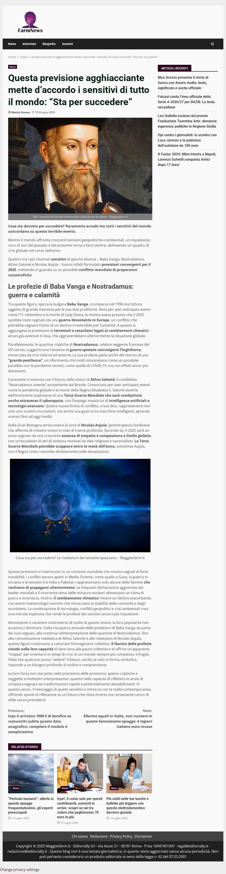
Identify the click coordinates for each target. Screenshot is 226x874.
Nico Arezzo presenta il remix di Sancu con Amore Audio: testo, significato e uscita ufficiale (183, 82)
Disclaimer (143, 836)
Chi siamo (80, 836)
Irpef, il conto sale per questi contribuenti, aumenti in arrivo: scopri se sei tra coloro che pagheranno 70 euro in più (80, 773)
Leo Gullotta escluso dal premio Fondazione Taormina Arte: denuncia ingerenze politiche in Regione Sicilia (187, 121)
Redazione (99, 836)
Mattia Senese (20, 112)
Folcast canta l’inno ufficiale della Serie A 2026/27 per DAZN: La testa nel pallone (186, 102)
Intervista (29, 44)
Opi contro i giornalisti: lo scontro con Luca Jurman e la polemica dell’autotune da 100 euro (187, 140)
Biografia (49, 44)
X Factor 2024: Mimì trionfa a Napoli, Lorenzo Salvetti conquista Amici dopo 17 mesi (187, 159)
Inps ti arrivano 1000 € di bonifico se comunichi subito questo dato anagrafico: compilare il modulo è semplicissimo (39, 721)
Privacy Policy (121, 836)
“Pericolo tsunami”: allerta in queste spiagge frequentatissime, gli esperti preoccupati (31, 773)
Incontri (67, 44)
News (12, 44)
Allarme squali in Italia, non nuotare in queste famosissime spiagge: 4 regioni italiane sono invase (117, 718)
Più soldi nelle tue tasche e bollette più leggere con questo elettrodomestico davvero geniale (129, 773)
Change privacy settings (20, 869)
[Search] (212, 44)
